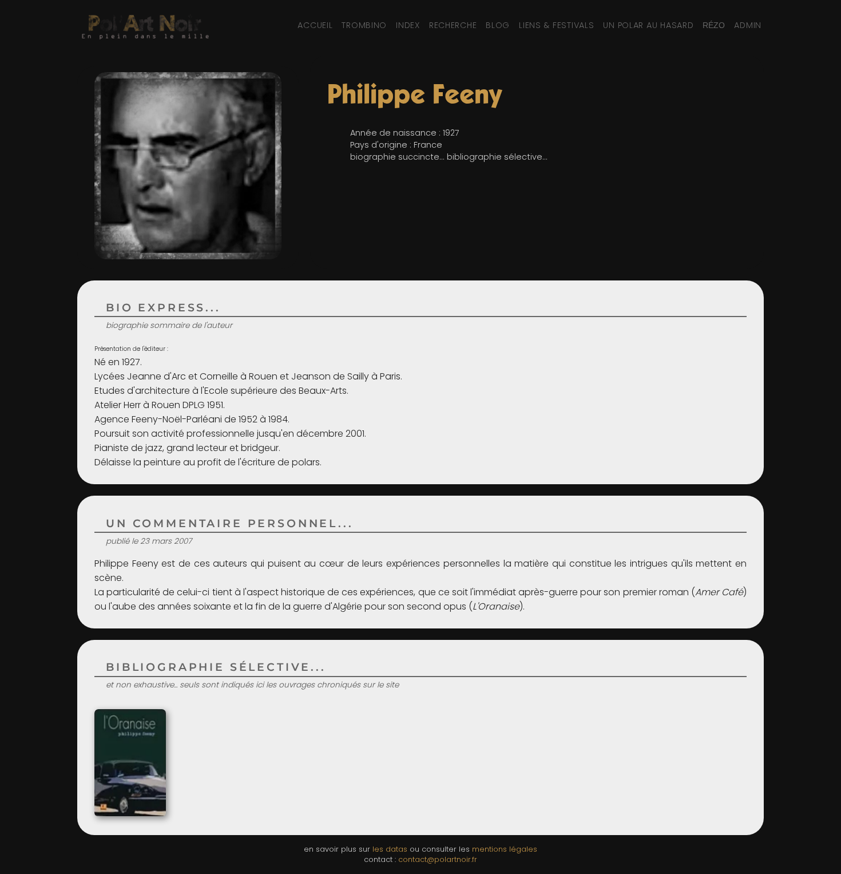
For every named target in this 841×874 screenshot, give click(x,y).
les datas (389, 849)
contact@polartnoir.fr (437, 859)
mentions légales (504, 849)
